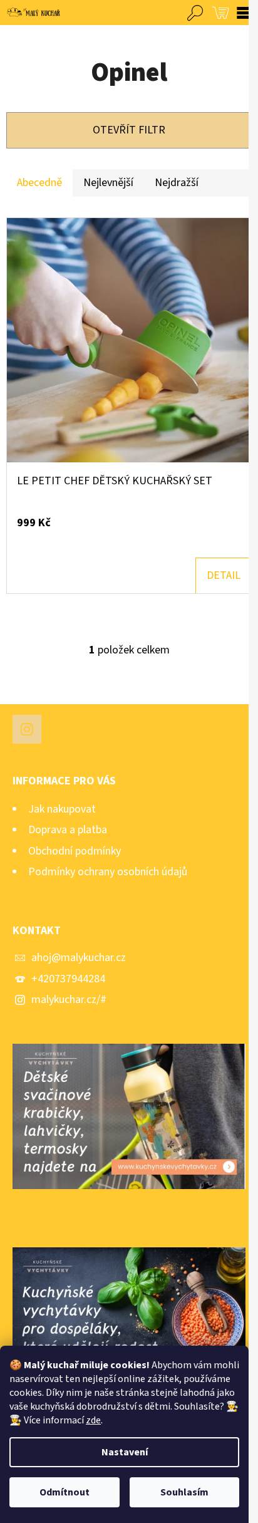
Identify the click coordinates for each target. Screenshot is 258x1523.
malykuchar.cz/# (68, 999)
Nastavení (124, 1452)
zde (93, 1420)
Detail (223, 575)
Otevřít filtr (129, 130)
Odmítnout (64, 1492)
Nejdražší (177, 182)
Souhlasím (184, 1492)
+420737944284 (68, 979)
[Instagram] (27, 729)
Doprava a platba (67, 830)
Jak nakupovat (62, 809)
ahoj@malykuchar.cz (78, 957)
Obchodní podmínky (74, 851)
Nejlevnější (108, 182)
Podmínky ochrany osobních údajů (107, 872)
